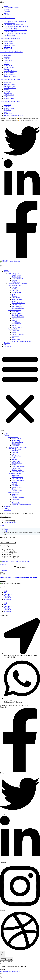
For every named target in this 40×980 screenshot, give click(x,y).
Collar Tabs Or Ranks (18, 303)
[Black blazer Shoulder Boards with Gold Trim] (15, 561)
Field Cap (15, 289)
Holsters (14, 296)
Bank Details (8, 594)
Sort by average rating (10, 552)
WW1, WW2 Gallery (16, 52)
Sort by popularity (9, 551)
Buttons (14, 301)
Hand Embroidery (14, 38)
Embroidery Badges (18, 308)
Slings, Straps (16, 297)
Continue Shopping (10, 522)
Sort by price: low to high (12, 556)
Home (6, 270)
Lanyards (14, 320)
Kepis (13, 294)
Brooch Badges (16, 275)
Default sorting (8, 549)
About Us (7, 343)
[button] (20, 390)
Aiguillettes (15, 311)
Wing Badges (16, 280)
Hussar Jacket (16, 339)
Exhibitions (7, 599)
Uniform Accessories (15, 79)
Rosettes (14, 318)
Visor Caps (15, 287)
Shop (5, 531)
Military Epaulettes (17, 313)
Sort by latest (8, 554)
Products (12, 18)
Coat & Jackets (16, 292)
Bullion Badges (16, 277)
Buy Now (3, 581)
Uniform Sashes (16, 324)
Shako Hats (15, 336)
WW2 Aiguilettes (17, 306)
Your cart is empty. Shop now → (10, 971)
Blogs (5, 344)
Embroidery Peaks (17, 278)
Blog (5, 592)
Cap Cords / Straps (17, 315)
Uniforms (14, 332)
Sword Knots (16, 322)
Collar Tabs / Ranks (18, 317)
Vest (13, 337)
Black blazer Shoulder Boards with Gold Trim (18, 578)
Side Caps (15, 290)
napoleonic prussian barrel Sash (21, 341)
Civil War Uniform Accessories (17, 284)
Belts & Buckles (17, 299)
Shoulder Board (16, 304)
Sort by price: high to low (12, 558)
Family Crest (16, 282)
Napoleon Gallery (14, 101)
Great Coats (15, 330)
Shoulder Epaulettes (18, 334)
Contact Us (7, 346)
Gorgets (14, 325)
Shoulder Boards (17, 327)
